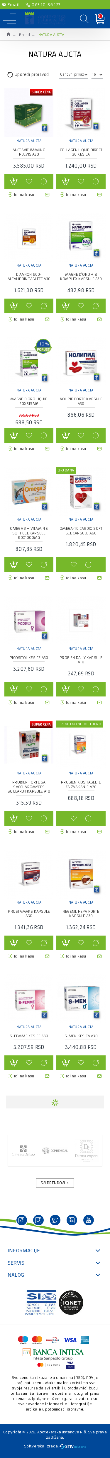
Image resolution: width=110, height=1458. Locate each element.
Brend (24, 35)
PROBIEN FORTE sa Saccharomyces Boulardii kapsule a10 (29, 786)
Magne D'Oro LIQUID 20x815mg (29, 401)
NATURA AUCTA (28, 141)
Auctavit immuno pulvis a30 (29, 152)
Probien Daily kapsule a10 (81, 660)
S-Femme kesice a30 (29, 1036)
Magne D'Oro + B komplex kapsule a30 (81, 276)
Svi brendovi (53, 1183)
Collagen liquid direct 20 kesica (81, 152)
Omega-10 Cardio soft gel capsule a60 (81, 530)
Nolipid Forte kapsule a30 (81, 401)
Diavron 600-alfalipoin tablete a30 (29, 276)
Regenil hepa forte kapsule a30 (81, 913)
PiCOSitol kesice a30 (29, 657)
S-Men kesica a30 (81, 1036)
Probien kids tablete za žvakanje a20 (81, 784)
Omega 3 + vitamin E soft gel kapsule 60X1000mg (29, 533)
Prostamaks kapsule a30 (29, 913)
